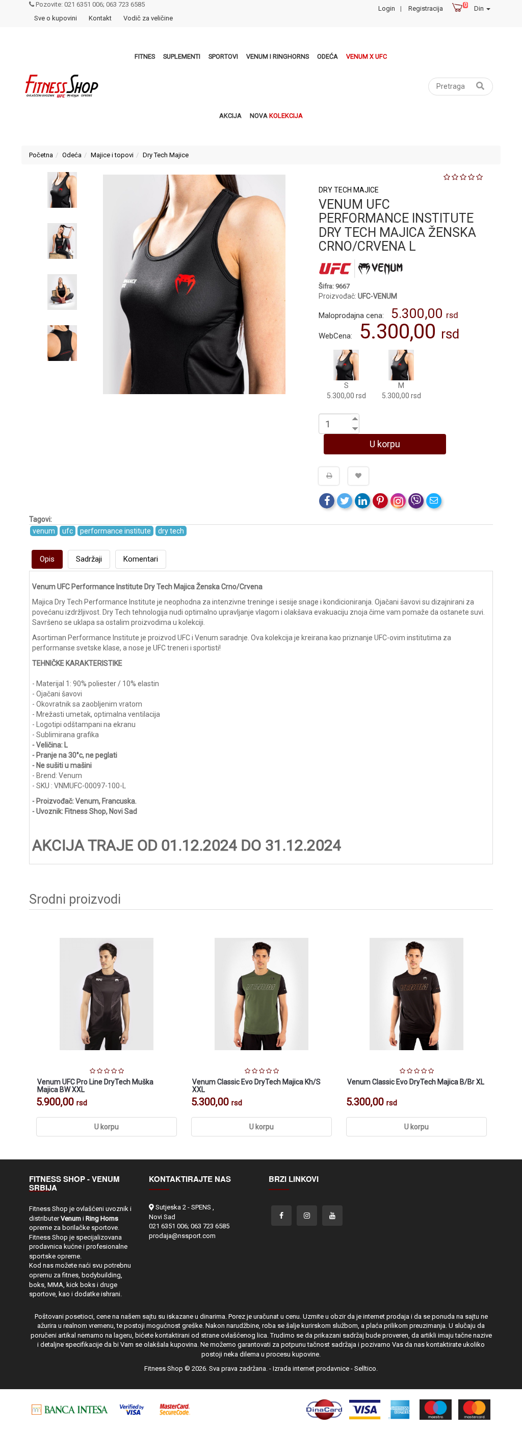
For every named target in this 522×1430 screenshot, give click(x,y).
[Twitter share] (344, 500)
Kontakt (100, 18)
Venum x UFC (366, 56)
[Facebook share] (326, 500)
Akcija (230, 115)
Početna (41, 155)
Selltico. (366, 1368)
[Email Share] (433, 500)
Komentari (140, 559)
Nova (276, 115)
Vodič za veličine (148, 18)
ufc (67, 531)
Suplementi (181, 56)
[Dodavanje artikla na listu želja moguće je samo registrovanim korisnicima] (358, 476)
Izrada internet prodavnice (311, 1368)
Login (386, 8)
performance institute (115, 531)
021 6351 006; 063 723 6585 (189, 1226)
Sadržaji (89, 559)
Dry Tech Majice (166, 155)
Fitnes (145, 56)
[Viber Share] (416, 500)
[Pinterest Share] (380, 500)
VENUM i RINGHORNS (277, 56)
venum (44, 531)
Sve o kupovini (55, 18)
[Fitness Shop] (61, 86)
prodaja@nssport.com (182, 1236)
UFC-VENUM (377, 296)
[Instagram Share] (398, 500)
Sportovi (223, 56)
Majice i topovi (112, 155)
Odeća (327, 56)
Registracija (425, 8)
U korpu (385, 444)
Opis (47, 559)
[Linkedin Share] (362, 500)
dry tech (171, 531)
